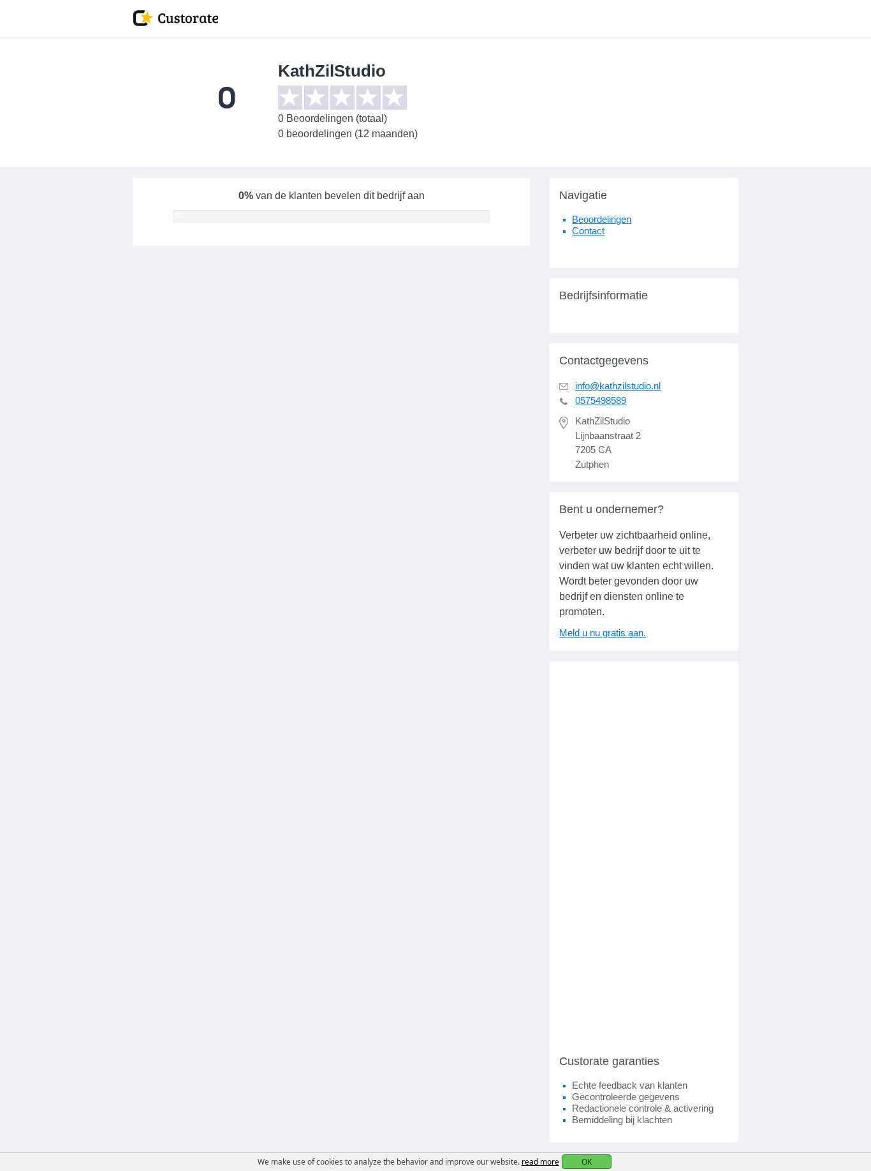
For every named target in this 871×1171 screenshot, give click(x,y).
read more (540, 1161)
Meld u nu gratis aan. (602, 632)
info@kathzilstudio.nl (618, 385)
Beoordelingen (601, 219)
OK (587, 1161)
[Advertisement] (643, 852)
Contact (588, 230)
